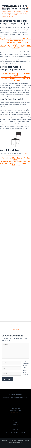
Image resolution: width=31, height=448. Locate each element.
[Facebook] (6, 432)
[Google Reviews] (19, 432)
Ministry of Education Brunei (13, 155)
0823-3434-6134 (15, 412)
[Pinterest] (24, 432)
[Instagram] (11, 432)
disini (25, 153)
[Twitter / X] (9, 432)
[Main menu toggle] (27, 7)
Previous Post (15, 325)
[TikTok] (14, 432)
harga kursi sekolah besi (12, 15)
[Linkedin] (22, 432)
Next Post (15, 330)
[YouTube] (16, 432)
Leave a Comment (6, 11)
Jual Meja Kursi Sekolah (11, 6)
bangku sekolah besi (17, 11)
